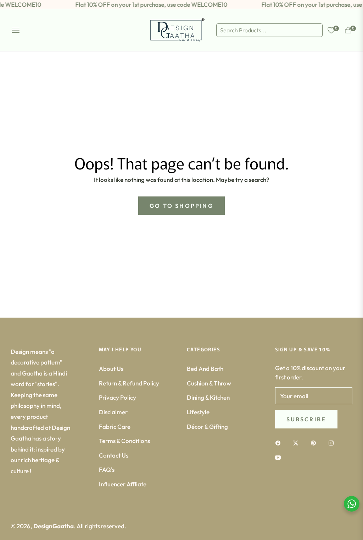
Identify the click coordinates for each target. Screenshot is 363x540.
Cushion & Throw (209, 383)
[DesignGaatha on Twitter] (297, 442)
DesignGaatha (53, 526)
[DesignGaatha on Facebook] (279, 442)
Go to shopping (181, 205)
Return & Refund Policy (129, 383)
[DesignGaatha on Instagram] (332, 442)
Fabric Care (114, 426)
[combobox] (269, 30)
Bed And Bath (205, 368)
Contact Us (113, 455)
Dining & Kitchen (208, 397)
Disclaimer (113, 412)
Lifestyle (198, 412)
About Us (111, 368)
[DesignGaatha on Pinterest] (315, 442)
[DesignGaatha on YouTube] (279, 457)
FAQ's (107, 469)
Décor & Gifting (207, 426)
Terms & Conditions (124, 440)
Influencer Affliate (122, 484)
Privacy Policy (117, 397)
